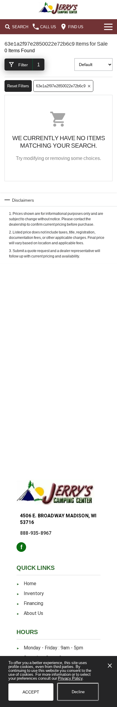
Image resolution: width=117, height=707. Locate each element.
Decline (78, 691)
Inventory (34, 593)
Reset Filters (18, 86)
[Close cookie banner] (110, 665)
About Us (33, 613)
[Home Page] (58, 8)
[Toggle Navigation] (108, 26)
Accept (30, 691)
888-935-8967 (35, 533)
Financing (33, 603)
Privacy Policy (70, 678)
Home (30, 583)
